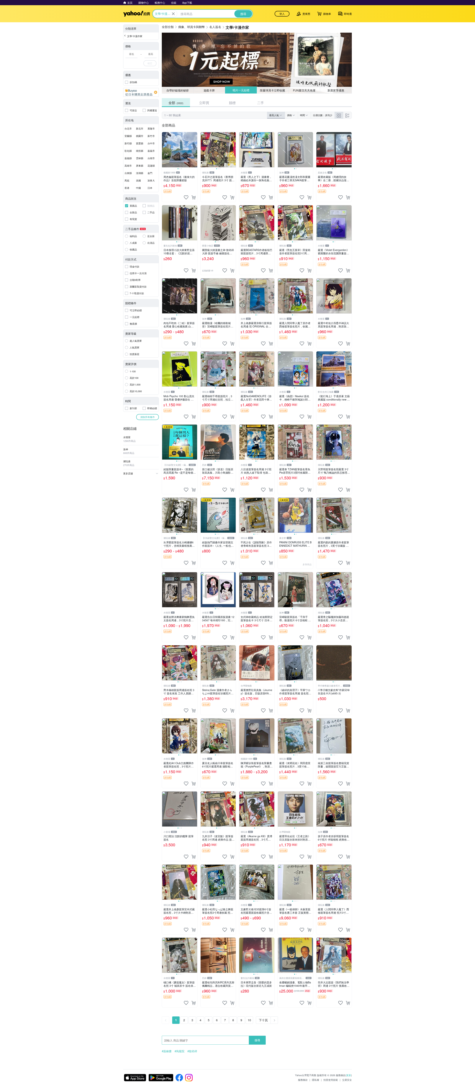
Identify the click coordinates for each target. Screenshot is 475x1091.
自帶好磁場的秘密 (177, 90)
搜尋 (257, 1040)
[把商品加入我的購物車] (193, 197)
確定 (150, 63)
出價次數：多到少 (322, 115)
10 (249, 1020)
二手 (260, 102)
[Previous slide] (164, 149)
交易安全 (347, 1080)
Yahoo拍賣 (136, 13)
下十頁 (263, 1020)
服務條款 (303, 1080)
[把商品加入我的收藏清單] (186, 197)
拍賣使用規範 (330, 1080)
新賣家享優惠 (335, 90)
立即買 (204, 102)
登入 (282, 14)
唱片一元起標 (240, 90)
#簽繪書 (167, 1051)
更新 (348, 1075)
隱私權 (315, 1080)
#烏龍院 (179, 1051)
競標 (232, 102)
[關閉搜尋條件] (173, 14)
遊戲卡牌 (209, 90)
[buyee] (141, 92)
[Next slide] (194, 149)
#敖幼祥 (192, 1051)
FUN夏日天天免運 (304, 90)
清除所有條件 (147, 417)
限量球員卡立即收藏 (272, 90)
